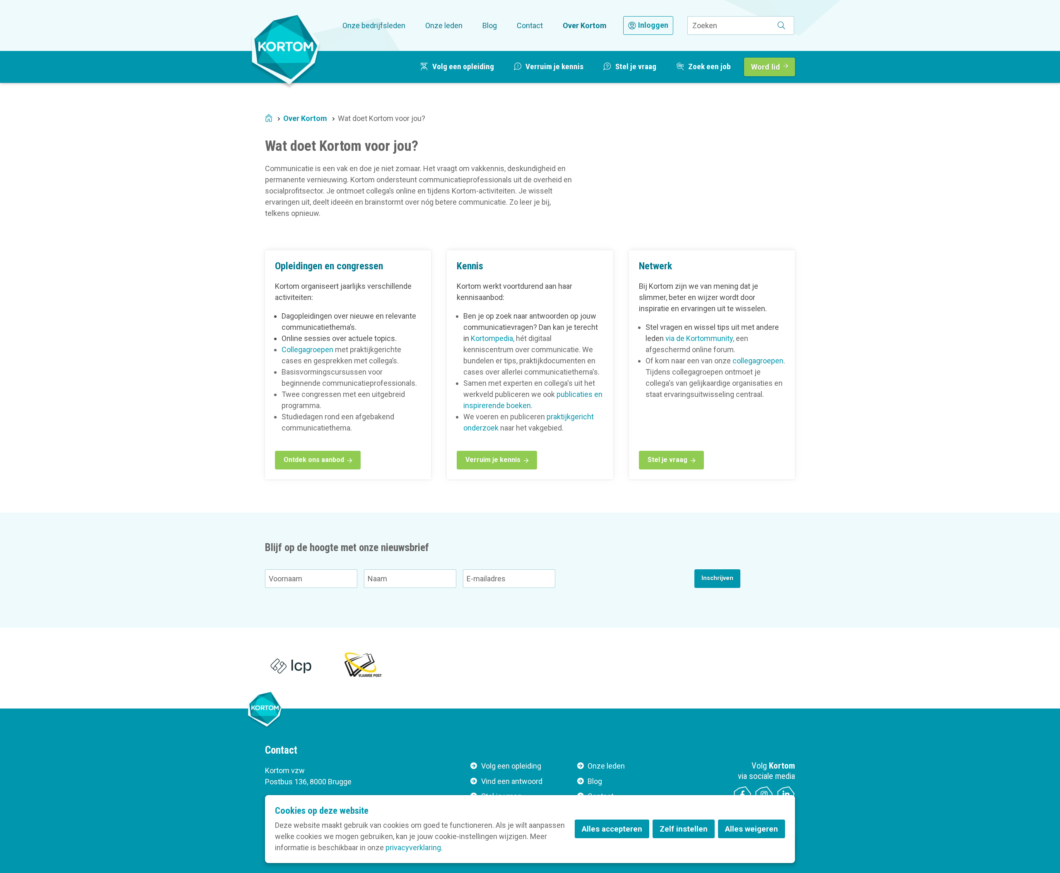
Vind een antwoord (511, 781)
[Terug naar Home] (285, 49)
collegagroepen (757, 360)
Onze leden (444, 25)
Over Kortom (585, 25)
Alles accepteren (612, 829)
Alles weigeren (751, 829)
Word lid (765, 67)
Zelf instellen (684, 829)
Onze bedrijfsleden (373, 25)
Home (268, 118)
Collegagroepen (307, 349)
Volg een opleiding (511, 766)
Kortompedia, (492, 338)
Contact (530, 25)
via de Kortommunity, (699, 338)
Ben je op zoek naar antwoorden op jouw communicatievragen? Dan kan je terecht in (530, 327)
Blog (489, 25)
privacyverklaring (413, 847)
